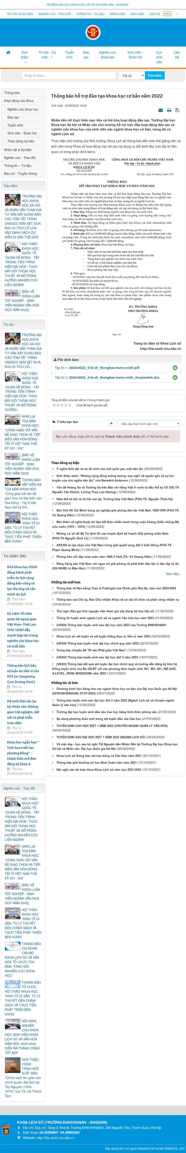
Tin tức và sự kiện (20, 14)
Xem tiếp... (173, 573)
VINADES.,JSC (174, 1148)
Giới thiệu (24, 54)
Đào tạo (86, 54)
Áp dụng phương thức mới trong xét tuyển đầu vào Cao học (98, 718)
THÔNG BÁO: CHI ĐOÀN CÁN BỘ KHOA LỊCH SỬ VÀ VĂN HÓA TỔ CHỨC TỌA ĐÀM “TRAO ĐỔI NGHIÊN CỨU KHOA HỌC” (23, 959)
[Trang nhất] (8, 52)
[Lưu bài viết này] (177, 110)
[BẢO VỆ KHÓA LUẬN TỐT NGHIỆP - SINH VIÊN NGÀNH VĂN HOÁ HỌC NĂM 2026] (22, 300)
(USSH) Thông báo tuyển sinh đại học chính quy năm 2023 (97, 643)
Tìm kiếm (155, 75)
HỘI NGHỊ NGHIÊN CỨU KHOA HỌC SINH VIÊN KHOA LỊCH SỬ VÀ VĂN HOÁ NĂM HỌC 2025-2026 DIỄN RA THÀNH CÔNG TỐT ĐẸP (22, 1037)
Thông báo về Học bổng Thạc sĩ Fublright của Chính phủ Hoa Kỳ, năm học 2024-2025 (116, 588)
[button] (175, 368)
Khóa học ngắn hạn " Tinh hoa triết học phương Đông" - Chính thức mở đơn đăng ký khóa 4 (23, 753)
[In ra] (169, 110)
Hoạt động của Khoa (19, 100)
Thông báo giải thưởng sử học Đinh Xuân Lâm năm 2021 (96, 762)
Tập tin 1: (97, 367)
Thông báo (12, 92)
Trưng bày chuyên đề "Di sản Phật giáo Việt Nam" (91, 650)
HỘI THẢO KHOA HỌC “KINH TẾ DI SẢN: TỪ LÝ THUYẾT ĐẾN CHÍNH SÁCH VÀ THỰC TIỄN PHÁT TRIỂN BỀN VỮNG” (23, 527)
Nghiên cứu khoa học (107, 54)
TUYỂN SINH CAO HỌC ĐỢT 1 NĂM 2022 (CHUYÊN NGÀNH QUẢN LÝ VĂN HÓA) (112, 725)
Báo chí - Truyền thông (20, 173)
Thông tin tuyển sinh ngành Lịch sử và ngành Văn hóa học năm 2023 (105, 618)
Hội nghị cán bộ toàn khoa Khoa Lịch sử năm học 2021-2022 (98, 769)
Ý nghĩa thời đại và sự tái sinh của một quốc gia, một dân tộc (99, 469)
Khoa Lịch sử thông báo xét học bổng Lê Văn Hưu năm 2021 (99, 755)
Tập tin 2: (107, 377)
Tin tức (9, 324)
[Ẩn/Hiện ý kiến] (111, 423)
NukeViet (144, 1148)
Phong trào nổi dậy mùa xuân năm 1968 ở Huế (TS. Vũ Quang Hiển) (104, 556)
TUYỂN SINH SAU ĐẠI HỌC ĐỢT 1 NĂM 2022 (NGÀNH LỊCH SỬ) (100, 737)
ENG (167, 13)
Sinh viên (137, 14)
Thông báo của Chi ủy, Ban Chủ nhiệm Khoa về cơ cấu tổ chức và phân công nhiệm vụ (117, 599)
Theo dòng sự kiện (20, 141)
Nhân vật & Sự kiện (18, 149)
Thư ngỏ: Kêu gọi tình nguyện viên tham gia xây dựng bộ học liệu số (105, 611)
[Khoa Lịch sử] (93, 32)
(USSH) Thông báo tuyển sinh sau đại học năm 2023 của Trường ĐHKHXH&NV (111, 625)
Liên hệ (154, 14)
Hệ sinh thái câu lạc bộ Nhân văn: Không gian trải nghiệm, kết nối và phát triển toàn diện (23, 712)
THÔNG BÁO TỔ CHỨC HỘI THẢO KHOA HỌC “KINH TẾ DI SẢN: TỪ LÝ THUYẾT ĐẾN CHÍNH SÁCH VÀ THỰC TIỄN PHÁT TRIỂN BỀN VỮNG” (23, 998)
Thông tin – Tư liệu (90, 14)
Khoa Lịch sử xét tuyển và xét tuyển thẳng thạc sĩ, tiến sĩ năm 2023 (103, 636)
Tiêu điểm (11, 185)
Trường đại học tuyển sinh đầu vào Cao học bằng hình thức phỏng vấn (106, 712)
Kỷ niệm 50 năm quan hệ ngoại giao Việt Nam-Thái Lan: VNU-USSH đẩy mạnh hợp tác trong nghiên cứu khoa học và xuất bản (23, 629)
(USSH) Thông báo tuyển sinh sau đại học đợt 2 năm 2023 (97, 657)
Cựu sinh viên (159, 57)
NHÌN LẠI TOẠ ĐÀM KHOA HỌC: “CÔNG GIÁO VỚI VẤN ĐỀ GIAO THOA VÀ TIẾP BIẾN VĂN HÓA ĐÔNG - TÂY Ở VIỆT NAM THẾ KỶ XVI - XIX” (22, 432)
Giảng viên (117, 14)
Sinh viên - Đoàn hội (135, 54)
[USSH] (5, 1129)
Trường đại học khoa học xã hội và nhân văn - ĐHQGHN (87, 4)
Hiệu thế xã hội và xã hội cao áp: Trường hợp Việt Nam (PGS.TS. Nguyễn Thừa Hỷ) (114, 499)
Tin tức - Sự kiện (47, 54)
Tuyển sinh (69, 54)
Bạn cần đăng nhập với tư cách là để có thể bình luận (112, 436)
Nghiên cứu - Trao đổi (54, 14)
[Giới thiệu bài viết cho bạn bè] (161, 110)
